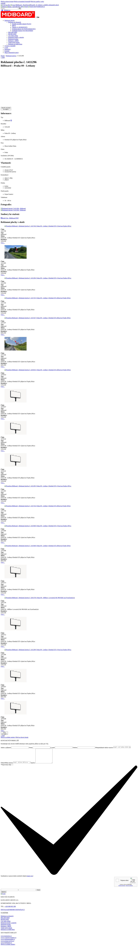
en (3, 3)
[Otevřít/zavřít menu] (38, 17)
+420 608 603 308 (10, 906)
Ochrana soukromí (121, 885)
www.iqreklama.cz (6, 942)
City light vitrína (13, 36)
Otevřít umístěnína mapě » (6, 108)
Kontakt (7, 51)
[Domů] (5, 5)
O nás (6, 47)
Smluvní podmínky (129, 885)
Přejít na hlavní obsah (7, 1)
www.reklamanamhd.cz (8, 939)
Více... (3, 243)
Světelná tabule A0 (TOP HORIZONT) (24, 29)
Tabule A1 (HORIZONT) (19, 27)
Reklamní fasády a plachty (16, 37)
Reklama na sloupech (14, 22)
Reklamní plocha (11, 56)
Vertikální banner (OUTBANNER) (22, 30)
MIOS (14, 25)
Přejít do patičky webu (37, 1)
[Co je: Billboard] (11, 120)
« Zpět (3, 57)
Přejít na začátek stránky (8, 737)
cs (1, 3)
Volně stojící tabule (14, 42)
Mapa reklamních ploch (11, 52)
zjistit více (30, 876)
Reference (8, 49)
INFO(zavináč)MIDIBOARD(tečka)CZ (13, 909)
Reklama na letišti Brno (15, 44)
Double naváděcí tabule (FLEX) (21, 24)
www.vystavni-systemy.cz (8, 937)
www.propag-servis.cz (7, 941)
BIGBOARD (12, 34)
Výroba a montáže (10, 46)
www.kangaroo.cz (6, 936)
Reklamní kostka (13, 39)
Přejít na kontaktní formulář (22, 1)
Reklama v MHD (13, 41)
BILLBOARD (12, 32)
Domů (3, 56)
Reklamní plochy (10, 20)
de (4, 3)
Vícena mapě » (4, 733)
